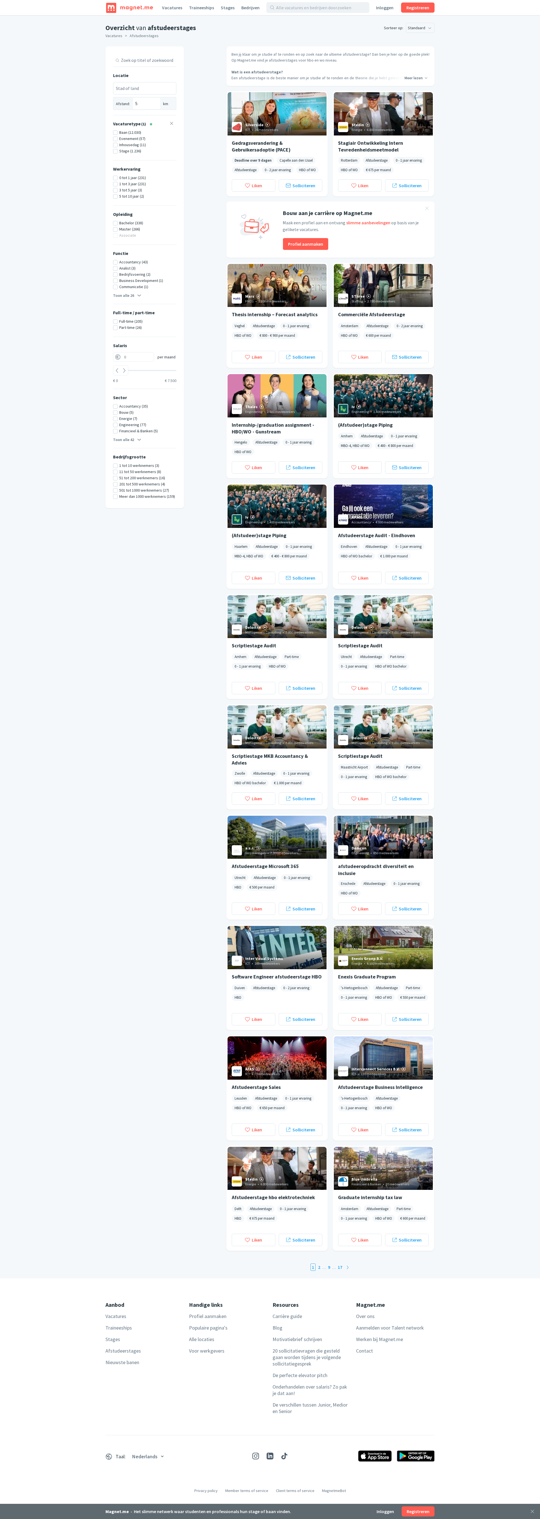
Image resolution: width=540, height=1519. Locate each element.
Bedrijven (250, 7)
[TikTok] (284, 1456)
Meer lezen (413, 77)
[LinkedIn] (270, 1456)
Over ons (365, 1316)
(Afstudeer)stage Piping (365, 425)
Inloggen (384, 7)
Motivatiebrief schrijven (297, 1339)
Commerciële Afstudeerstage (371, 314)
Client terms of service (295, 1490)
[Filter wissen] (171, 124)
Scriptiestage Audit (254, 645)
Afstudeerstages (144, 35)
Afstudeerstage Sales (256, 1087)
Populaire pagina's (208, 1327)
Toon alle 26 (123, 295)
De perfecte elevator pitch (300, 1375)
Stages (228, 7)
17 (340, 1267)
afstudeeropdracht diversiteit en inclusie (376, 869)
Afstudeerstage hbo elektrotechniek (273, 1197)
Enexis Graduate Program (367, 976)
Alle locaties (201, 1339)
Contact (364, 1351)
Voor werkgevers (206, 1351)
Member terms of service (246, 1490)
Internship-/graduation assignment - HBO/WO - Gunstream (273, 428)
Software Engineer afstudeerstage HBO (277, 976)
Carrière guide (287, 1316)
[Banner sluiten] (427, 209)
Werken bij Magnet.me (379, 1339)
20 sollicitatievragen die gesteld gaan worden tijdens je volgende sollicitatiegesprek (307, 1357)
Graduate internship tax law (370, 1197)
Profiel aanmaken (305, 244)
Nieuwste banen (122, 1362)
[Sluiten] (532, 1511)
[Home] (129, 7)
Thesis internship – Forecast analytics (275, 314)
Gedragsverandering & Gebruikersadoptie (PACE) (261, 146)
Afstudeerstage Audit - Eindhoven (376, 535)
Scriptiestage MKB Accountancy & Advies (270, 759)
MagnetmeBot (334, 1490)
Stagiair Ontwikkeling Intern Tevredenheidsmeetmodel (370, 146)
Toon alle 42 (123, 439)
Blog (277, 1327)
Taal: (121, 1456)
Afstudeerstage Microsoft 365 (265, 866)
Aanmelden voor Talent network (390, 1327)
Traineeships (201, 7)
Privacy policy (206, 1490)
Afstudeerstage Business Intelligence (380, 1087)
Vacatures (172, 7)
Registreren (417, 7)
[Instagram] (255, 1456)
